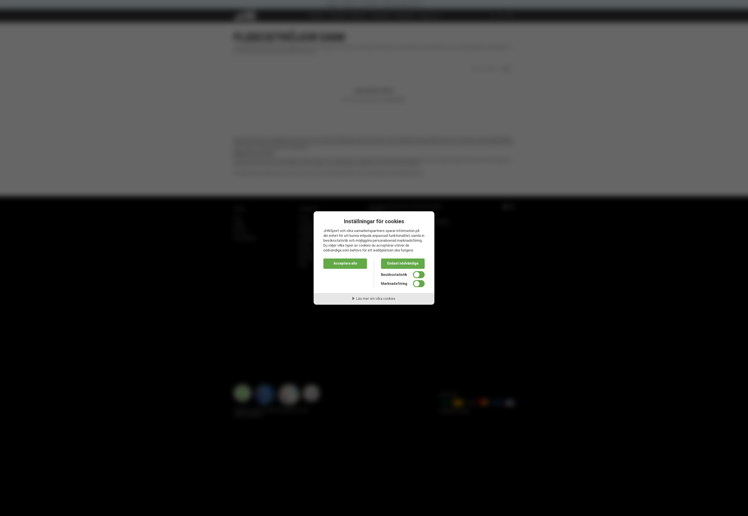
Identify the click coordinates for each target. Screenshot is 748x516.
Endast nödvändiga (402, 263)
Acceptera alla (345, 263)
